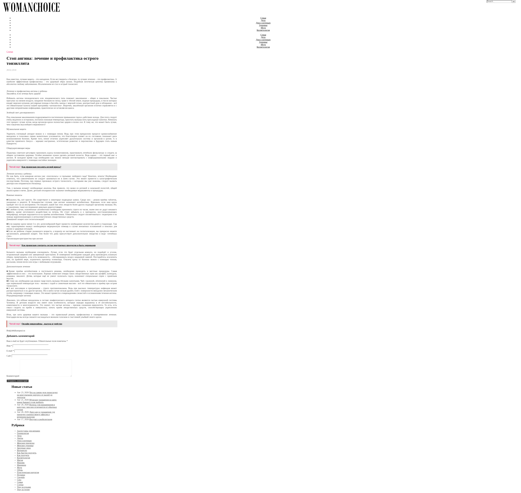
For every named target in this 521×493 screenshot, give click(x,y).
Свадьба (21, 477)
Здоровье (263, 25)
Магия (20, 460)
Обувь (20, 470)
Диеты (20, 438)
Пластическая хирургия (28, 472)
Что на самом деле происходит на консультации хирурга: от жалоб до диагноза (37, 395)
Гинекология (23, 433)
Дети (263, 20)
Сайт (9, 356)
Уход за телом (23, 489)
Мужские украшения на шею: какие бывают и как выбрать (37, 401)
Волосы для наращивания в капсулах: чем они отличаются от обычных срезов (37, 407)
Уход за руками (24, 487)
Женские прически (25, 443)
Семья (263, 18)
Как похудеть (23, 455)
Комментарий (13, 376)
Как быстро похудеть (26, 453)
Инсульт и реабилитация (40, 419)
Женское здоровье (25, 445)
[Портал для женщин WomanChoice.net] (31, 13)
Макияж (21, 463)
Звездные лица (24, 448)
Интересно (22, 450)
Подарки (21, 475)
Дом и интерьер (263, 23)
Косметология (263, 30)
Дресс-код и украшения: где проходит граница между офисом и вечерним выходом (36, 414)
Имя (9, 346)
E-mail (10, 351)
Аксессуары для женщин (28, 431)
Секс (19, 480)
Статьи (10, 51)
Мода (263, 28)
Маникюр (21, 465)
